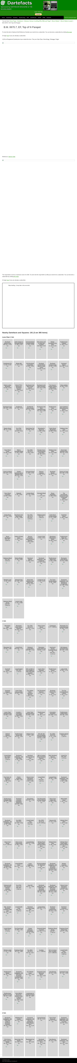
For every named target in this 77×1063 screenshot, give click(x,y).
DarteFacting (22, 17)
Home (3, 17)
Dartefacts (20, 21)
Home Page (13, 21)
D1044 (39, 17)
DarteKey (15, 17)
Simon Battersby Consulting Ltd (10, 1061)
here (8, 35)
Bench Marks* (56, 21)
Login (35, 11)
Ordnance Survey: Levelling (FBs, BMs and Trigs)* (37, 21)
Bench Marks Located (66, 21)
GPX (28, 17)
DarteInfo (49, 17)
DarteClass (9, 17)
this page (69, 32)
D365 (44, 17)
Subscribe (40, 11)
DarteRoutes (33, 17)
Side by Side (11, 156)
